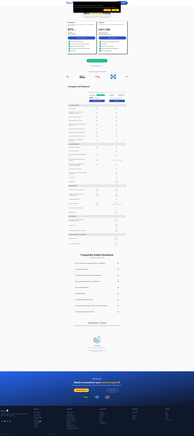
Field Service (69, 414)
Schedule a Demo (80, 390)
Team (166, 412)
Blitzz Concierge (37, 412)
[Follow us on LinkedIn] (5, 421)
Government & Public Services (73, 428)
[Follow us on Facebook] (2, 421)
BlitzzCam (36, 419)
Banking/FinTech (70, 424)
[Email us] (10, 421)
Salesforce (101, 412)
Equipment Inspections (71, 419)
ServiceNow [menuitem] (102, 414)
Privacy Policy (168, 419)
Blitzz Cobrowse (37, 415)
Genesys (101, 417)
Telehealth (69, 423)
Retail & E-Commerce (71, 421)
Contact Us (117, 100)
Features (35, 424)
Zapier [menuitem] (100, 419)
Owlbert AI (37, 421)
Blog (133, 414)
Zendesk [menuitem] (101, 415)
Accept (107, 10)
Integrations (36, 423)
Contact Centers (70, 412)
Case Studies (135, 412)
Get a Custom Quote (112, 37)
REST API (101, 421)
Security (134, 419)
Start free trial (122, 2)
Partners (167, 414)
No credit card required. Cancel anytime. (97, 60)
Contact (166, 415)
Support (134, 417)
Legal (166, 417)
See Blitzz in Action (98, 378)
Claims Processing (70, 417)
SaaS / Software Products (72, 426)
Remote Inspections (71, 415)
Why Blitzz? (36, 426)
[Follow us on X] (7, 421)
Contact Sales (112, 390)
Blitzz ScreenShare (38, 417)
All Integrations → (103, 423)
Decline (115, 10)
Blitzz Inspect (37, 414)
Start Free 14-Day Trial (81, 37)
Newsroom (134, 415)
